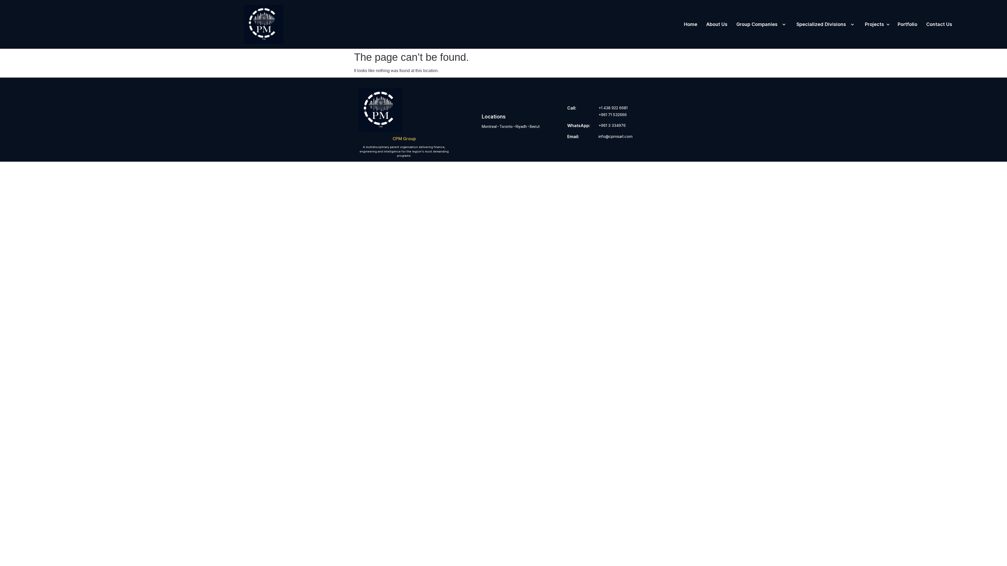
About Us (716, 24)
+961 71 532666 (612, 114)
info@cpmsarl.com (615, 136)
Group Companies (757, 24)
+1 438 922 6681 (613, 107)
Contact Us (939, 24)
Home (690, 24)
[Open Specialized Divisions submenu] (852, 24)
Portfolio (907, 24)
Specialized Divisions (821, 24)
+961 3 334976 (612, 125)
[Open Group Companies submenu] (784, 24)
